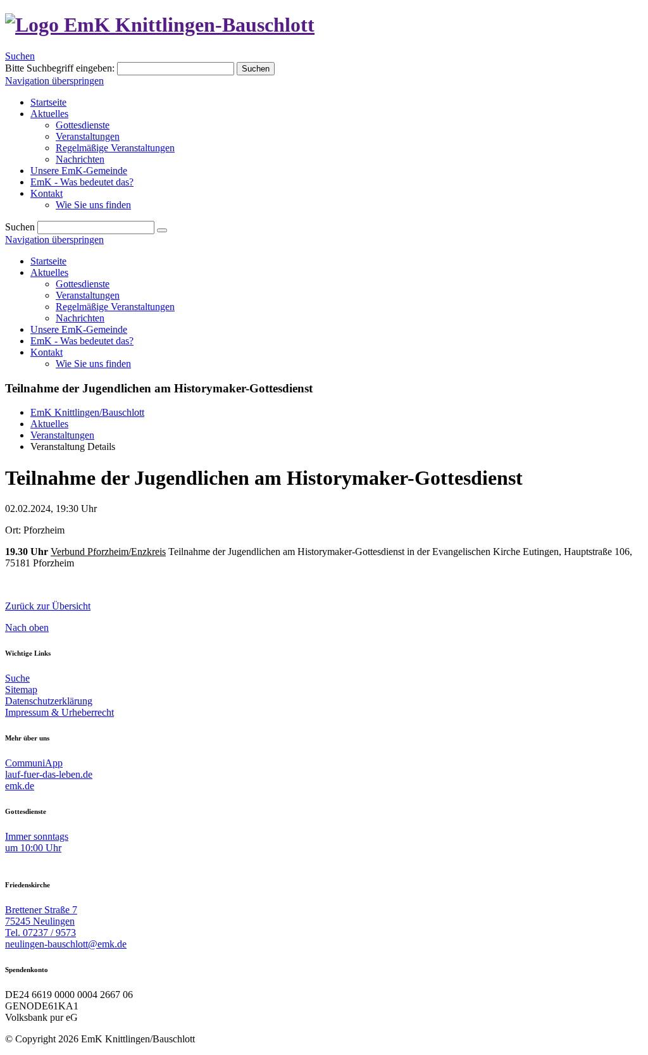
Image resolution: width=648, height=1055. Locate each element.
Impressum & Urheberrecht (59, 712)
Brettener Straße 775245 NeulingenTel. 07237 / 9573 (41, 921)
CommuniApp (34, 763)
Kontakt (46, 352)
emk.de (19, 785)
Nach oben (27, 627)
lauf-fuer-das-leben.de (48, 774)
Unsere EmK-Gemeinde (78, 329)
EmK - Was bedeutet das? (82, 340)
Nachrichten (80, 318)
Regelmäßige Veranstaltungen (115, 306)
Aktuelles (49, 272)
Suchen (20, 56)
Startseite (48, 261)
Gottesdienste (82, 283)
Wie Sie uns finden (93, 363)
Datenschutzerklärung (48, 701)
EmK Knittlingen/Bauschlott (87, 412)
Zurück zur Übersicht (47, 606)
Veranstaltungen (88, 295)
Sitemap (21, 689)
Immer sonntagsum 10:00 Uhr (36, 842)
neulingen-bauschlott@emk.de (66, 944)
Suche (17, 678)
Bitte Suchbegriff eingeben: (60, 68)
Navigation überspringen (54, 80)
